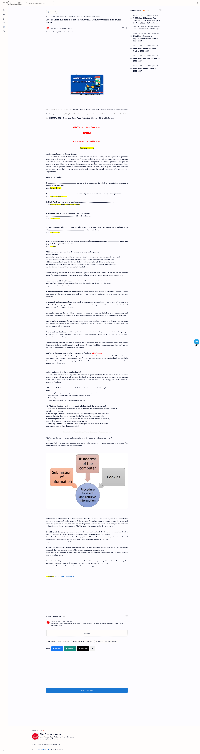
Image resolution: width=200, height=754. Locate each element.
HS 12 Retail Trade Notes (65, 576)
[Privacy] (4, 19)
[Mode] (196, 3)
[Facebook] (35, 744)
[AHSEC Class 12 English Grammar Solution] (154, 46)
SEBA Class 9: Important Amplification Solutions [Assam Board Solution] (145, 38)
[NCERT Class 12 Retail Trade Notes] (106, 641)
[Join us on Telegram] (196, 341)
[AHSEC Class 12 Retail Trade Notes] (58, 641)
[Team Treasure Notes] (60, 28)
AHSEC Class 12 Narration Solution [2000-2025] (146, 59)
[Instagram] (42, 744)
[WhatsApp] (50, 744)
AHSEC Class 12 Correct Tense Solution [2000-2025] (144, 49)
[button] (3, 3)
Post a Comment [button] (87, 690)
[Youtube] (57, 744)
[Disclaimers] (4, 23)
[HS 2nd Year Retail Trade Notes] (82, 641)
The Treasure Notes (40, 750)
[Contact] (4, 14)
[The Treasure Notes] (14, 3)
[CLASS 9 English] (146, 33)
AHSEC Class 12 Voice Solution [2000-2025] (144, 70)
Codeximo (172, 750)
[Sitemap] (4, 27)
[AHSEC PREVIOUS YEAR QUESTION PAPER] (154, 15)
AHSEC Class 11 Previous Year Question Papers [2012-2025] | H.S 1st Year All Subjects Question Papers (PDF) (146, 20)
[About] (4, 10)
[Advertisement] (87, 51)
